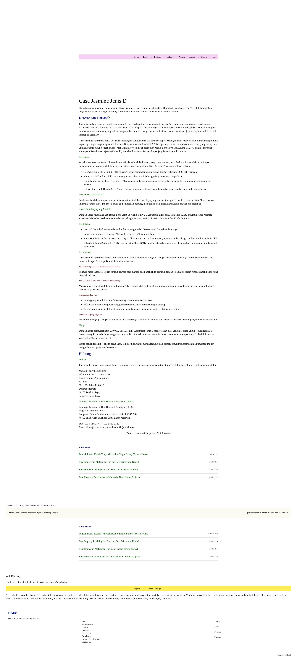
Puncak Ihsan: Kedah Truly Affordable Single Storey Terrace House (113, 454)
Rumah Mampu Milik (33, 505)
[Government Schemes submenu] (101, 639)
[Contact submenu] (198, 57)
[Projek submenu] (210, 57)
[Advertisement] (69, 32)
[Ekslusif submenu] (164, 57)
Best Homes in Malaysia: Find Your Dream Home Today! (108, 469)
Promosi (20, 505)
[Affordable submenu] (92, 624)
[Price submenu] (87, 627)
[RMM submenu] (151, 57)
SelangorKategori (49, 505)
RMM (13, 613)
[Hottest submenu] (89, 630)
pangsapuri (10, 505)
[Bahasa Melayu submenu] (164, 588)
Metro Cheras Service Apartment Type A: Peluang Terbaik (33, 512)
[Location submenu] (90, 633)
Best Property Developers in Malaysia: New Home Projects (109, 477)
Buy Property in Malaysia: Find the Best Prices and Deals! (109, 461)
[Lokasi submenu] (175, 57)
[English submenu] (143, 588)
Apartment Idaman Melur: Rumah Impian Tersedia (267, 512)
